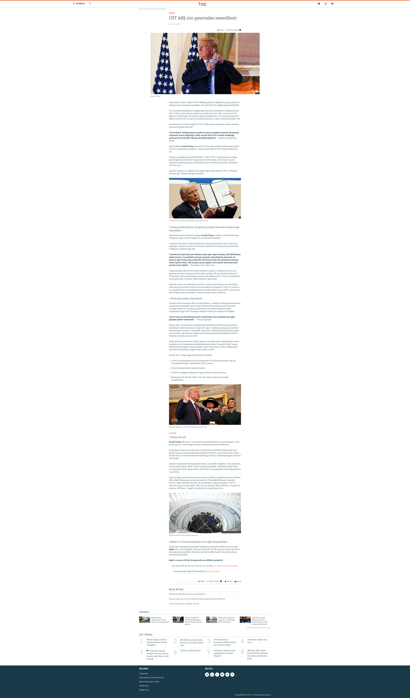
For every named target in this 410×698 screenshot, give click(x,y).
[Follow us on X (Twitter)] (217, 674)
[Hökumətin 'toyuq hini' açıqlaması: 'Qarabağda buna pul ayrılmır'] (211, 620)
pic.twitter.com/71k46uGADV (226, 566)
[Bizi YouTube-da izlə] (319, 3)
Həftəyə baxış (144, 690)
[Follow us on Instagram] (212, 674)
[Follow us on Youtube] (222, 674)
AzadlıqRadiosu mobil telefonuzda (151, 678)
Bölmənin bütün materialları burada (259, 627)
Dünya (172, 13)
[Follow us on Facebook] (207, 674)
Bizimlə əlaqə (144, 686)
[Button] (220, 30)
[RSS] (227, 674)
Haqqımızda (143, 674)
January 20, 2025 (212, 572)
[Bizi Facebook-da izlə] (332, 3)
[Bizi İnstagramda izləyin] (325, 3)
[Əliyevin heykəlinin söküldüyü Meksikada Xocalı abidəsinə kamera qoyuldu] (178, 620)
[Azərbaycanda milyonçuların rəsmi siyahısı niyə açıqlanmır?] (144, 620)
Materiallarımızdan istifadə (149, 682)
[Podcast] (232, 674)
